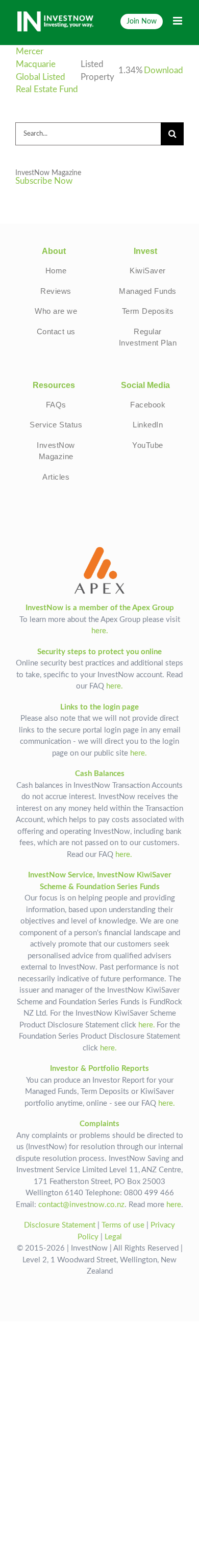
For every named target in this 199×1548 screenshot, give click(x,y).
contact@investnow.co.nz (81, 1205)
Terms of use (123, 1225)
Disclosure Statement (59, 1225)
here (173, 1205)
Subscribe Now (43, 181)
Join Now (142, 21)
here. (99, 631)
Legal (113, 1237)
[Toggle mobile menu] (178, 20)
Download (163, 71)
